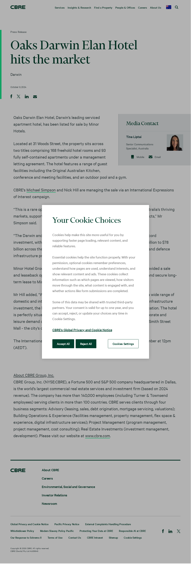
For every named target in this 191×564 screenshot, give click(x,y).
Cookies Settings (123, 343)
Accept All (63, 343)
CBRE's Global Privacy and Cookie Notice (82, 329)
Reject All (86, 343)
